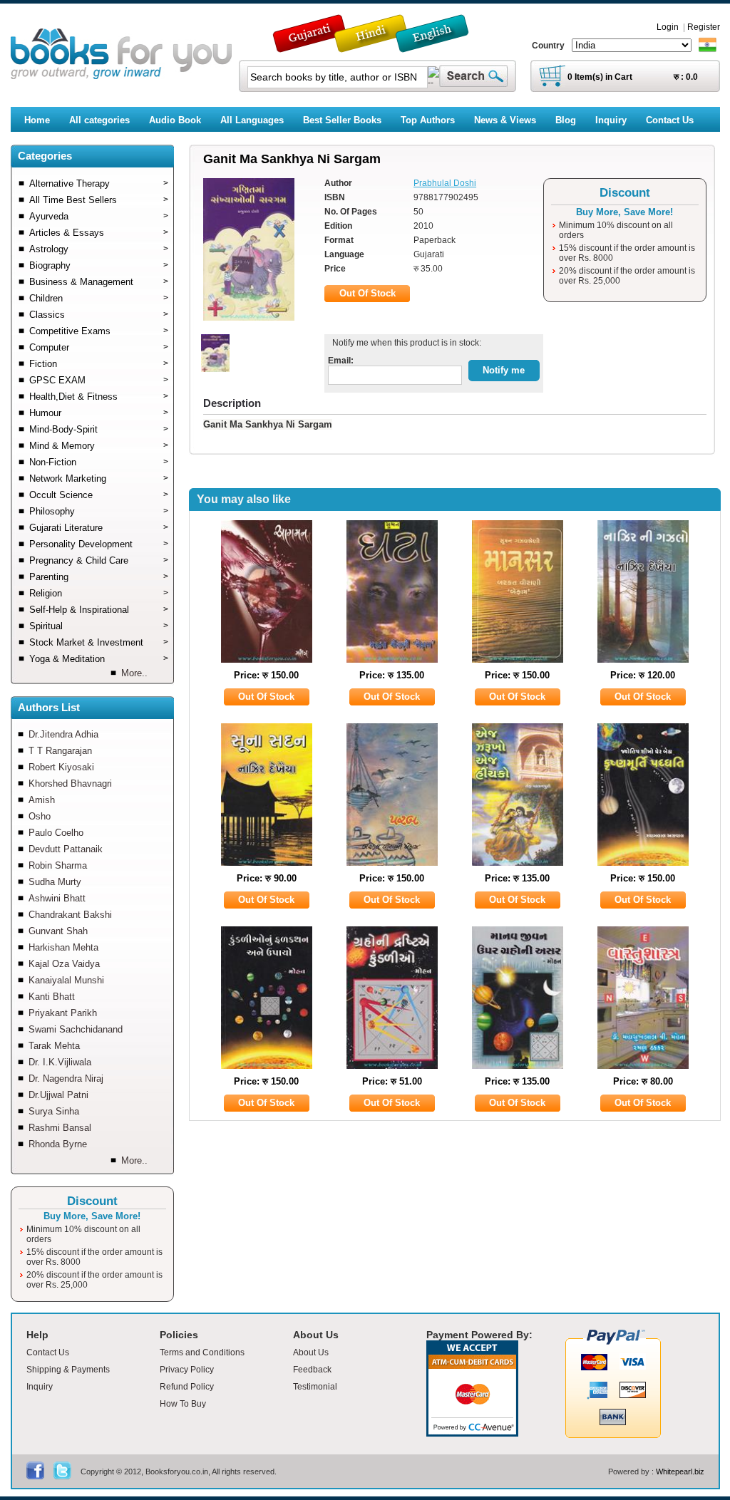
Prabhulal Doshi (444, 183)
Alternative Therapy (98, 183)
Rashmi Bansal (60, 1127)
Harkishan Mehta (63, 947)
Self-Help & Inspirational (98, 609)
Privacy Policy (187, 1370)
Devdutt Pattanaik (66, 849)
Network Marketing (98, 478)
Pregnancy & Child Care (98, 560)
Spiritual (98, 626)
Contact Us (47, 1352)
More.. (134, 673)
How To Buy (183, 1404)
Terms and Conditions (202, 1352)
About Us (311, 1352)
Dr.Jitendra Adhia (63, 734)
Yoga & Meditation (98, 658)
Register (703, 27)
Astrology (98, 249)
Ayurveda (98, 216)
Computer (98, 347)
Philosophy (98, 511)
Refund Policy (187, 1387)
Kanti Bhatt (52, 996)
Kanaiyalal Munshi (66, 980)
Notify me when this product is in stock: (404, 343)
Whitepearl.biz (680, 1471)
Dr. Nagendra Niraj (66, 1078)
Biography (98, 265)
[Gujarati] (310, 46)
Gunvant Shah (58, 931)
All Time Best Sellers (98, 200)
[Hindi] (380, 46)
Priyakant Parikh (63, 1013)
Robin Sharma (58, 865)
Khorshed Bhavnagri (70, 783)
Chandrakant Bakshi (70, 914)
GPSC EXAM (98, 380)
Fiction (98, 363)
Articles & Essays (98, 232)
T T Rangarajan (60, 750)
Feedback (312, 1370)
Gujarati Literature (98, 527)
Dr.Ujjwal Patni (58, 1095)
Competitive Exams (98, 331)
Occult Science (98, 495)
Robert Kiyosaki (61, 767)
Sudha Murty (55, 881)
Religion (98, 593)
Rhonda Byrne (58, 1144)
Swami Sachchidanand (76, 1029)
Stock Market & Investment (98, 642)
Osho (40, 816)
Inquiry (39, 1387)
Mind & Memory (98, 445)
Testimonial (315, 1387)
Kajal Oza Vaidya (64, 963)
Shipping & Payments (68, 1370)
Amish (42, 800)
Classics (98, 314)
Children (98, 298)
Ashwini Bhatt (57, 898)
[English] (440, 46)
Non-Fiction (98, 462)
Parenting (98, 576)
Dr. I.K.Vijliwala (60, 1062)
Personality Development (98, 544)
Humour (98, 413)
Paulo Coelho (56, 832)
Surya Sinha (54, 1111)
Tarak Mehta (54, 1045)
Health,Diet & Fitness (98, 396)
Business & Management (98, 281)
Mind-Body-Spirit (98, 429)
